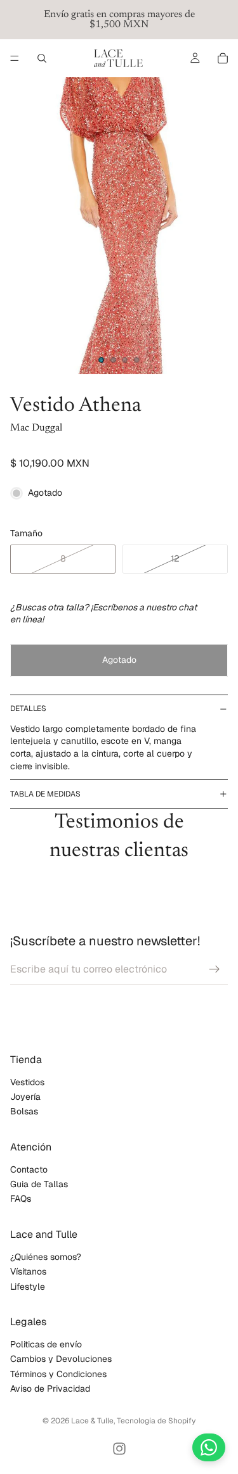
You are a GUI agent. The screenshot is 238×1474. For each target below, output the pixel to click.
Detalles (28, 708)
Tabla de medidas (45, 794)
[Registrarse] (214, 969)
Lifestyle (27, 1286)
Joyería (25, 1096)
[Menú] (14, 58)
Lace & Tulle (92, 1421)
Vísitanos (28, 1272)
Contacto (29, 1169)
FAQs (20, 1199)
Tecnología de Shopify (156, 1421)
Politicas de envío (46, 1344)
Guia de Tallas (39, 1184)
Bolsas (24, 1112)
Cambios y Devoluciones (61, 1359)
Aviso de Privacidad (50, 1389)
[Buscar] (42, 58)
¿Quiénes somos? (45, 1257)
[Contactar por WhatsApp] (208, 1447)
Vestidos (27, 1082)
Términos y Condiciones (58, 1374)
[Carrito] (223, 58)
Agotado (119, 659)
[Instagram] (119, 1448)
